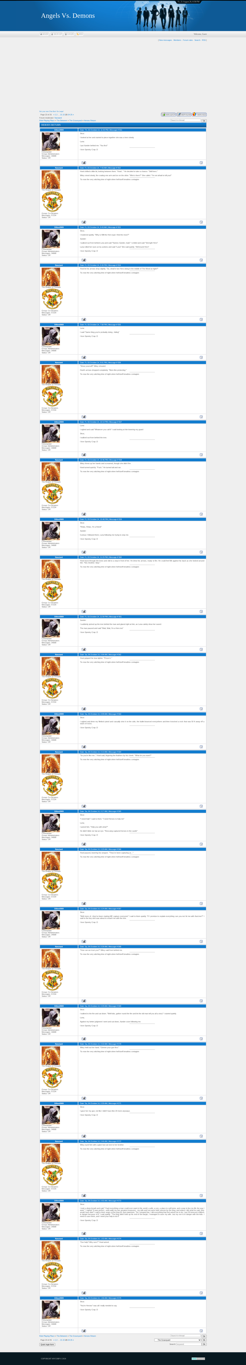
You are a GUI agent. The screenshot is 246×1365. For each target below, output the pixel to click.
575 (119, 1298)
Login (70, 34)
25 (71, 115)
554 (119, 265)
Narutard (58, 118)
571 (119, 1103)
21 (61, 115)
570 (119, 1044)
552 (119, 168)
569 (119, 1006)
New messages (165, 40)
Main (45, 34)
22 (64, 115)
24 (69, 115)
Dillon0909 (59, 130)
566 (119, 849)
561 (120, 617)
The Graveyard (75, 120)
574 (119, 1239)
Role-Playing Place (47, 120)
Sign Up (58, 34)
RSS (81, 34)
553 (119, 227)
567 (119, 909)
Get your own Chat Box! (47, 111)
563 (119, 714)
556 (119, 363)
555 (119, 325)
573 (119, 1201)
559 (120, 519)
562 (119, 655)
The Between (62, 120)
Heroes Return (90, 120)
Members (177, 40)
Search (197, 40)
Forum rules (188, 40)
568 (119, 947)
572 (119, 1141)
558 (120, 460)
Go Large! (60, 111)
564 (119, 752)
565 (119, 811)
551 (120, 130)
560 (120, 557)
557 (120, 422)
